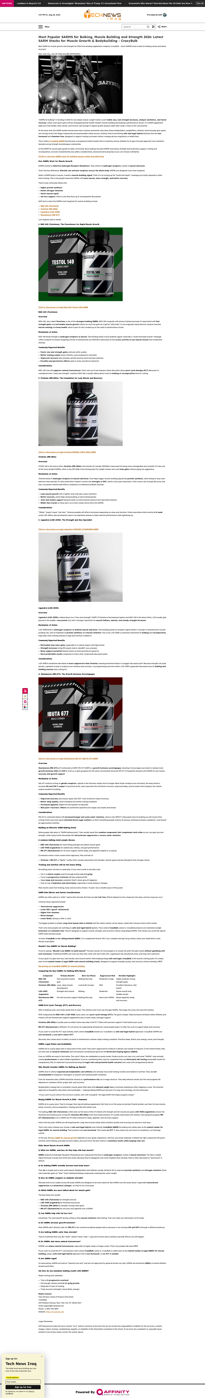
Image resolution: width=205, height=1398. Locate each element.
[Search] (148, 26)
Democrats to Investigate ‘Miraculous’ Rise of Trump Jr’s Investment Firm (84, 3)
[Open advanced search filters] (153, 26)
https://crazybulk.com (55, 1312)
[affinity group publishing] (25, 701)
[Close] (42, 1356)
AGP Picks (7, 3)
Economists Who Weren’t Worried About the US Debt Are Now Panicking (164, 3)
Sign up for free (23, 1387)
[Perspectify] (25, 696)
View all (199, 3)
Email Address (12, 1377)
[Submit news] (25, 691)
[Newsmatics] (25, 707)
